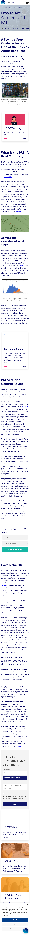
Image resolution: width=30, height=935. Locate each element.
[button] (27, 904)
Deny (15, 924)
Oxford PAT (8, 177)
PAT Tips (20, 7)
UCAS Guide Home (6, 7)
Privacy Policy (18, 932)
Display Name (6, 769)
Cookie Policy (11, 932)
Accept (15, 920)
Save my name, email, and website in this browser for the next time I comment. (14, 797)
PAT (15, 7)
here (21, 265)
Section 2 (19, 211)
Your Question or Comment (10, 782)
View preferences (15, 929)
